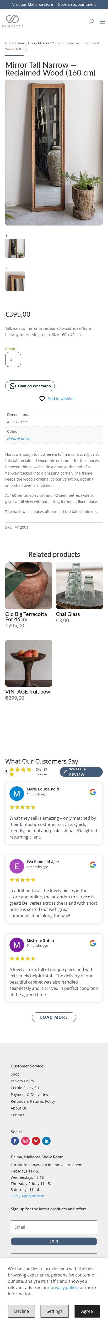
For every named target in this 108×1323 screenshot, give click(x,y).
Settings (55, 1311)
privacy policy (64, 1287)
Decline (21, 1311)
